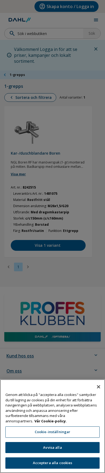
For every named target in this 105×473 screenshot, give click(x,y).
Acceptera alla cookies (52, 462)
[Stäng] (98, 387)
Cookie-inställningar (53, 431)
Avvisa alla (52, 447)
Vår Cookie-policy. (50, 421)
